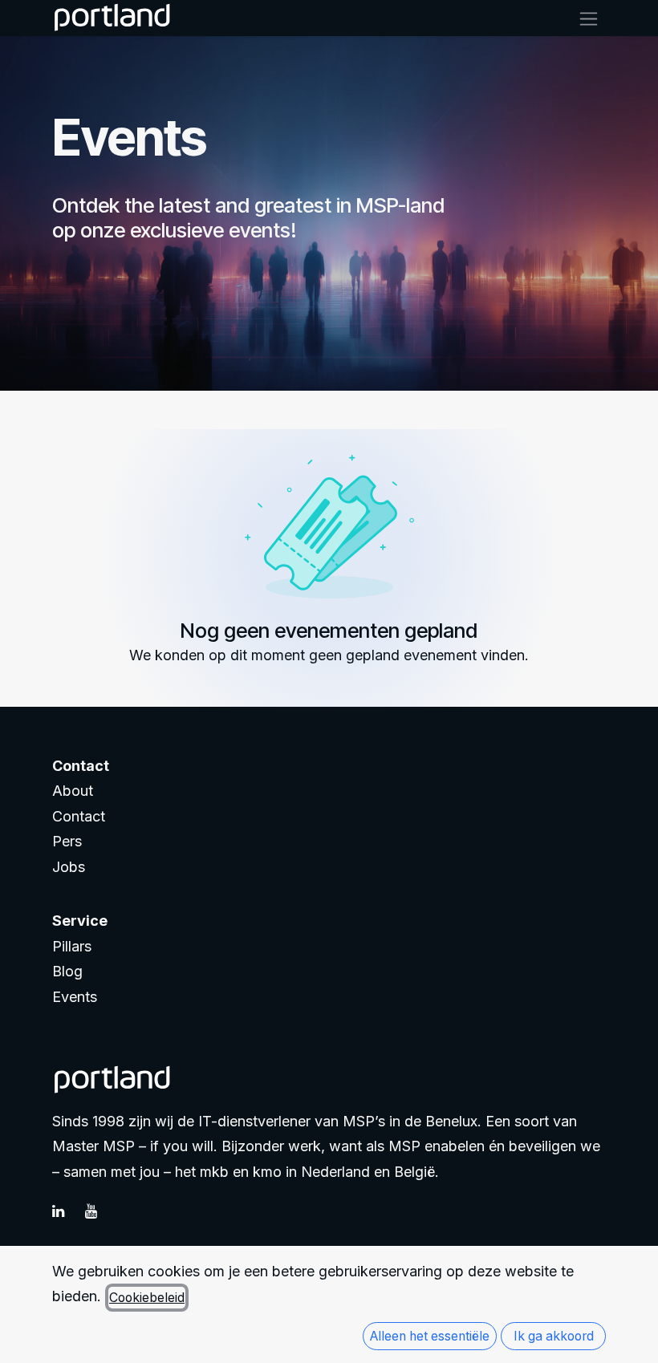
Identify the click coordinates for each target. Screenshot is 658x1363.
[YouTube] (99, 1211)
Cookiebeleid (147, 1297)
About (72, 790)
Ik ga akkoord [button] (554, 1336)
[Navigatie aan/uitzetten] (588, 18)
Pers (67, 841)
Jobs (68, 866)
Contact (78, 816)
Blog (67, 971)
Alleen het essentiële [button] (429, 1336)
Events (74, 996)
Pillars (71, 946)
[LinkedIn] (66, 1211)
